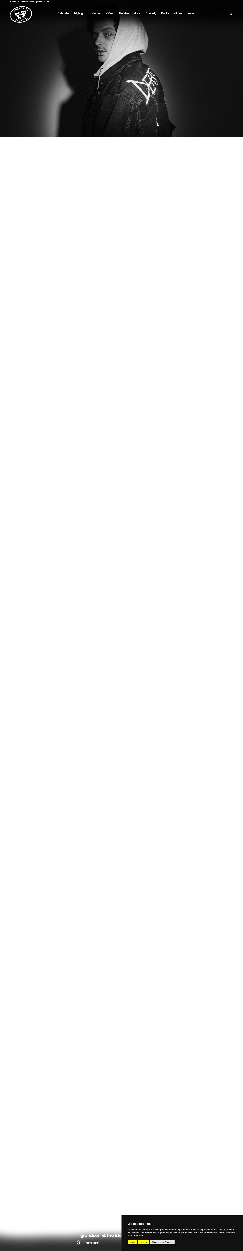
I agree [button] (132, 1242)
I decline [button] (143, 1242)
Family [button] (165, 13)
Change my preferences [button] (162, 1242)
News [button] (190, 13)
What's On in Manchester (21, 2)
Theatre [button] (124, 13)
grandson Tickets (44, 2)
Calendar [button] (63, 13)
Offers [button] (110, 13)
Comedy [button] (151, 13)
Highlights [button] (80, 13)
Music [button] (137, 13)
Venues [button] (96, 13)
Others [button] (178, 13)
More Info (92, 1242)
